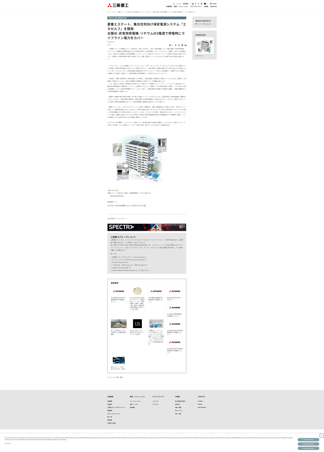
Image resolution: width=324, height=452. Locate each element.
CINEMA (200, 404)
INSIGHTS (213, 6)
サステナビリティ (196, 6)
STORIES (200, 401)
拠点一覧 (109, 417)
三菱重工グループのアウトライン (116, 407)
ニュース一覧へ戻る (116, 377)
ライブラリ (155, 404)
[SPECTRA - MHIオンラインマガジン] (146, 226)
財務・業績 (178, 407)
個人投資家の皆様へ (180, 401)
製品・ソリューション (181, 6)
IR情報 (206, 6)
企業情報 (169, 6)
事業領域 (109, 410)
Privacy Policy (8, 443)
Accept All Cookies (308, 448)
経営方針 (177, 404)
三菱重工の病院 (111, 423)
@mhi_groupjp (123, 267)
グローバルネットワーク (113, 414)
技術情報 (132, 407)
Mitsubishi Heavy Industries (126, 270)
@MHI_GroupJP (140, 265)
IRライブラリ (178, 410)
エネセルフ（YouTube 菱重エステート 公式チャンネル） (125, 205)
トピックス (155, 401)
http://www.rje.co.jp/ (117, 196)
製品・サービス (134, 404)
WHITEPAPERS (202, 407)
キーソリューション (135, 401)
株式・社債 (178, 414)
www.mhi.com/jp (139, 257)
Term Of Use (198, 55)
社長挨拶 (109, 404)
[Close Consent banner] (321, 435)
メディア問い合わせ (204, 24)
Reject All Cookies (308, 444)
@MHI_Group (126, 265)
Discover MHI (122, 262)
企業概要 (109, 401)
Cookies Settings (308, 439)
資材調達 (109, 420)
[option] (120, 294)
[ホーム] (117, 5)
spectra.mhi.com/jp (138, 260)
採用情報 (185, 4)
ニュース (178, 4)
